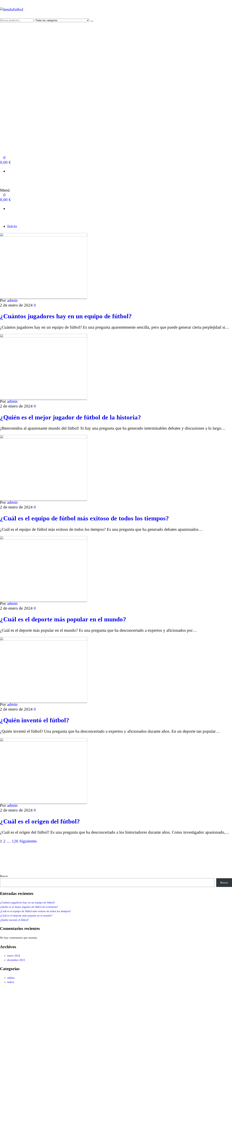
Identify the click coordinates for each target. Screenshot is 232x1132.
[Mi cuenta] (1, 180)
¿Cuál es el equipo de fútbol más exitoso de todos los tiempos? (84, 518)
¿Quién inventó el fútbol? (34, 720)
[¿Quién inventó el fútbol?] (43, 639)
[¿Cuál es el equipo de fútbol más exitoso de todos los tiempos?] (43, 437)
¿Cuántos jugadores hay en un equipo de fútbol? (66, 316)
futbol (10, 982)
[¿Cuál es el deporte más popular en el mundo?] (43, 538)
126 (15, 841)
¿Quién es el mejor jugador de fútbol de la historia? (70, 417)
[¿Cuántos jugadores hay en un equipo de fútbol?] (43, 235)
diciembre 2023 (16, 960)
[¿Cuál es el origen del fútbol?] (43, 740)
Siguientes (28, 841)
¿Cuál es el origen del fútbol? (40, 821)
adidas (10, 977)
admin (12, 300)
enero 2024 (13, 955)
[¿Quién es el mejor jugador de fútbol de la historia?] (43, 336)
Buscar (4, 876)
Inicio (12, 226)
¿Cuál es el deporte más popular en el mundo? (63, 619)
